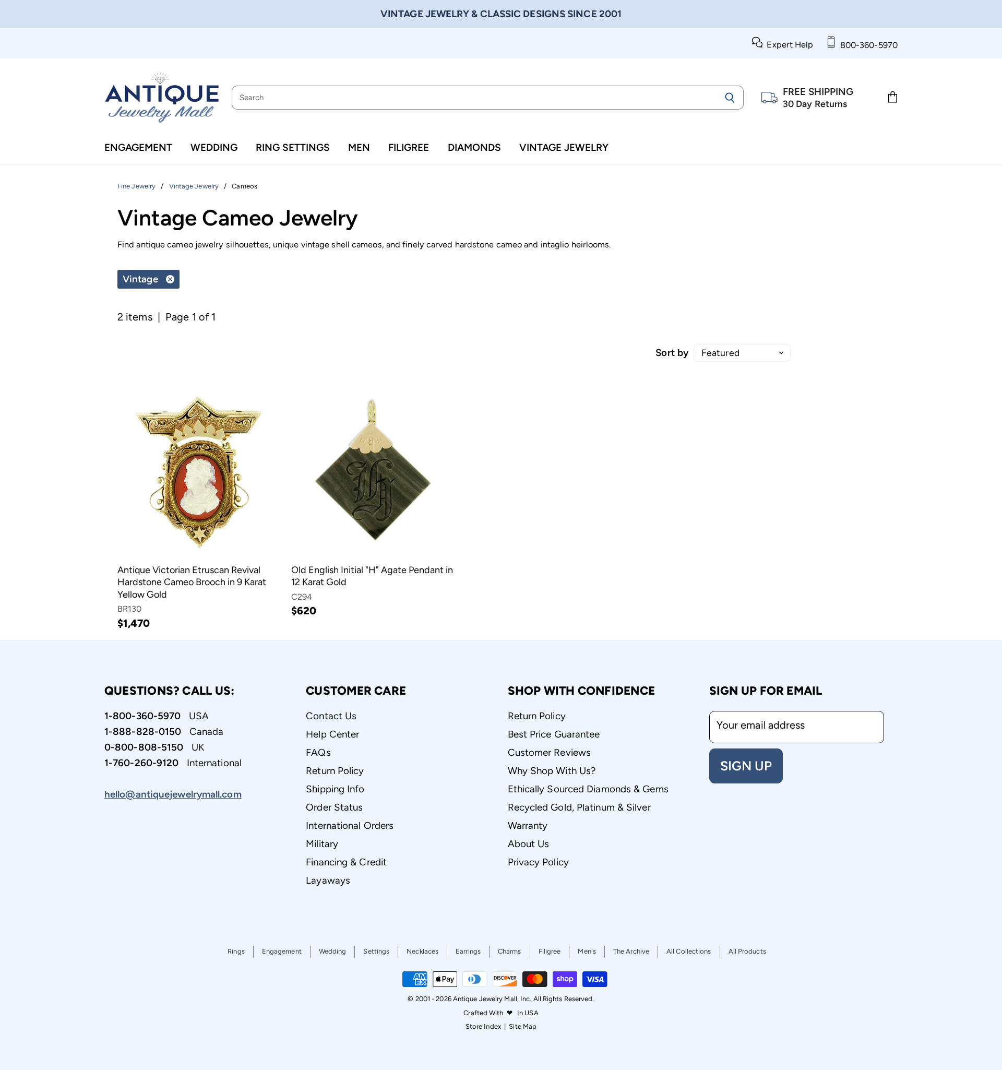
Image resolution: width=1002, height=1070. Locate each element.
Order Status (334, 807)
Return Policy (335, 771)
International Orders (349, 825)
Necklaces (422, 951)
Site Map (522, 1026)
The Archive (631, 951)
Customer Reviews (549, 752)
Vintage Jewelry (564, 147)
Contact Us (331, 716)
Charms (509, 951)
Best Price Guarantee (554, 734)
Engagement (138, 147)
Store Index (483, 1026)
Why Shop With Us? (552, 771)
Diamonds (474, 147)
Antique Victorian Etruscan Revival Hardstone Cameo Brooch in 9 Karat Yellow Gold (191, 582)
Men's (587, 951)
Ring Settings (293, 147)
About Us (529, 844)
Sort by (671, 353)
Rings (236, 951)
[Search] (730, 98)
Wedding (213, 147)
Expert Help (787, 45)
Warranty (528, 825)
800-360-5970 (867, 45)
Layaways (328, 880)
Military (322, 844)
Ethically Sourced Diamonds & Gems (588, 789)
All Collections (688, 951)
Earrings (468, 951)
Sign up (746, 766)
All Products (747, 951)
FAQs (318, 752)
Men (359, 147)
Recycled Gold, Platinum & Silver (579, 807)
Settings (376, 951)
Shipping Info (335, 789)
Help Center (332, 734)
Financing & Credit (346, 862)
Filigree (408, 147)
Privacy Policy (538, 862)
